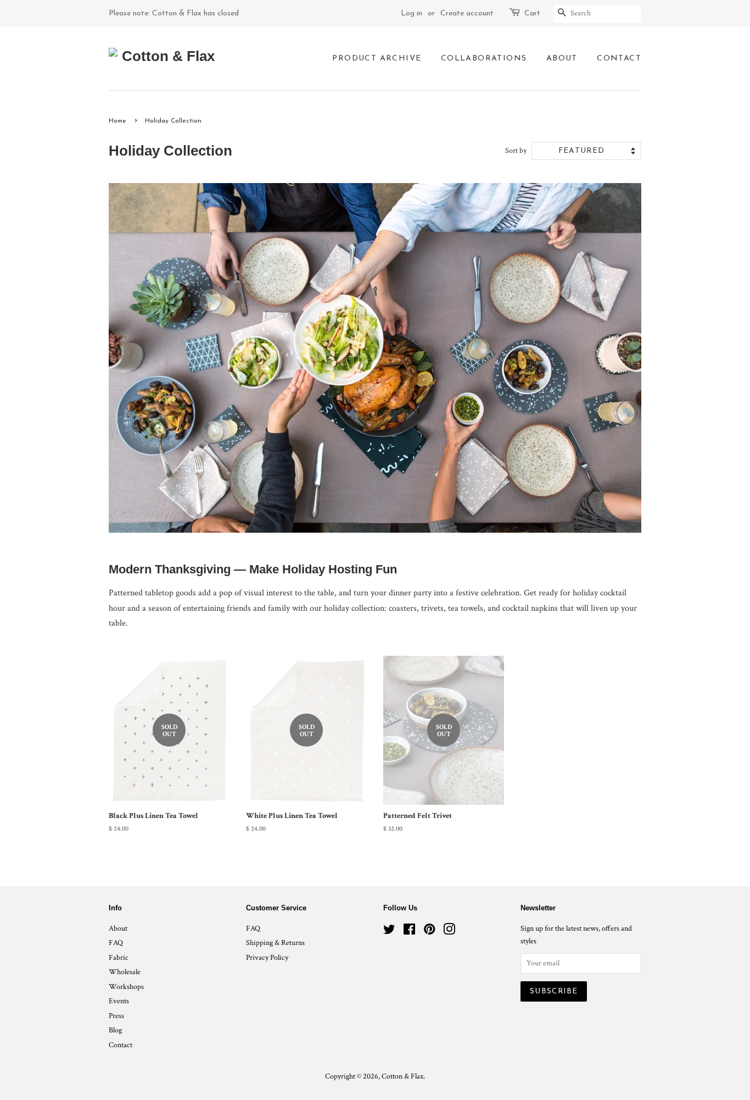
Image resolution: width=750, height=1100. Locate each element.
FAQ (116, 943)
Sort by (516, 150)
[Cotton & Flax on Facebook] (409, 932)
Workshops (126, 987)
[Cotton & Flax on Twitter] (389, 932)
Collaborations (484, 58)
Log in (411, 13)
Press (116, 1016)
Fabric (118, 958)
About (562, 58)
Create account (467, 13)
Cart (532, 13)
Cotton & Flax (402, 1076)
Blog (115, 1030)
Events (119, 1001)
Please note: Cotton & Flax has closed (174, 13)
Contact (619, 58)
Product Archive (376, 58)
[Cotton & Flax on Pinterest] (429, 932)
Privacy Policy (267, 958)
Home (117, 121)
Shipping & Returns (275, 943)
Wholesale (125, 972)
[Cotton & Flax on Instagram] (449, 932)
